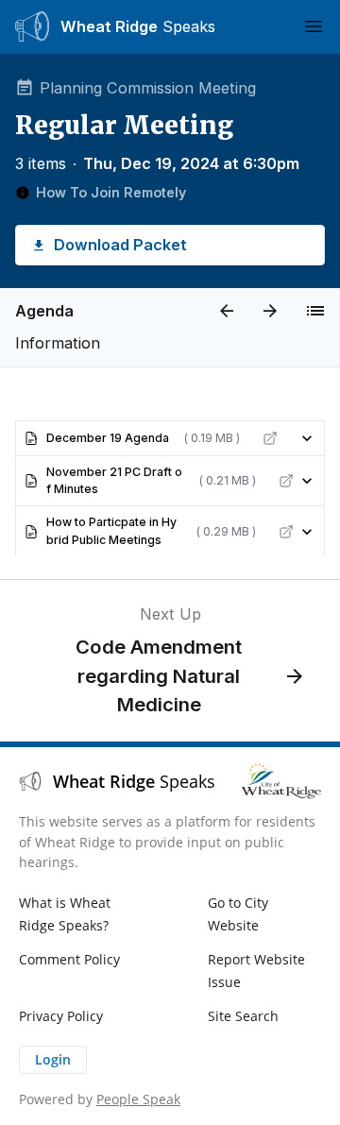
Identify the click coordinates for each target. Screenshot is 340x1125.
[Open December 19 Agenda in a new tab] (270, 438)
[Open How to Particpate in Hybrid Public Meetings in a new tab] (286, 531)
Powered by (99, 1099)
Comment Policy (69, 959)
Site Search (243, 1016)
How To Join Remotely (111, 192)
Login (53, 1059)
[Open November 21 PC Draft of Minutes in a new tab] (286, 480)
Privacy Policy (61, 1016)
